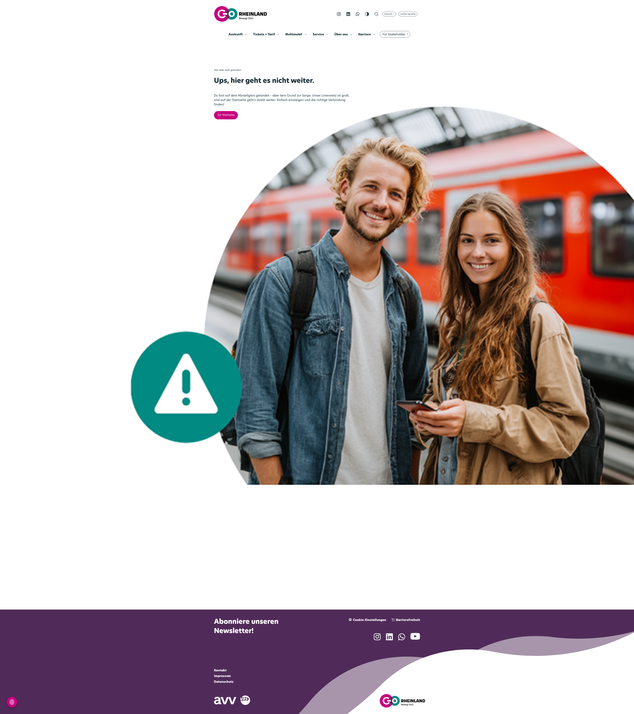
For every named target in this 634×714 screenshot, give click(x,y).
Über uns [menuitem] (341, 34)
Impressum (222, 676)
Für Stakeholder (394, 34)
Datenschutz (223, 682)
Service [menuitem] (319, 34)
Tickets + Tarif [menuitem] (264, 34)
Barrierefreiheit (408, 620)
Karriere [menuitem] (364, 34)
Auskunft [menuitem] (236, 34)
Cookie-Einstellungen (369, 620)
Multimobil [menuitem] (294, 34)
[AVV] (227, 700)
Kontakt (220, 670)
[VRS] (247, 700)
